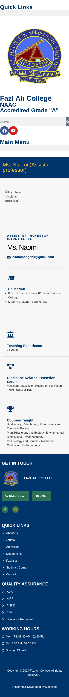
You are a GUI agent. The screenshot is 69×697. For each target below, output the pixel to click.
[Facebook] (4, 130)
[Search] (67, 121)
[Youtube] (13, 130)
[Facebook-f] (5, 509)
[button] (34, 13)
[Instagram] (15, 509)
